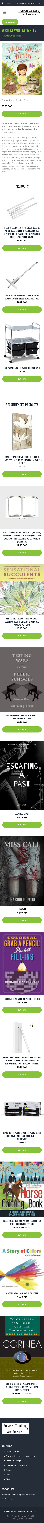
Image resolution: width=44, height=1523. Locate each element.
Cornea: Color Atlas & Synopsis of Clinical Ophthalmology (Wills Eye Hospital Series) (22, 1386)
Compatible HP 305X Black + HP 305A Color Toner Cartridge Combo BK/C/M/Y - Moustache (22, 1135)
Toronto (7, 3)
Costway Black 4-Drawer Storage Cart (22, 367)
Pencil (26, 100)
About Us (10, 1474)
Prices (8, 1470)
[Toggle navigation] (5, 12)
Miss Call (22, 909)
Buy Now (22, 113)
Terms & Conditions (29, 1516)
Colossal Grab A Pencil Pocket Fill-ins (22, 998)
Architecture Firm (13, 1451)
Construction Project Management (20, 1456)
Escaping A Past (22, 813)
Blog (8, 1479)
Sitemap (28, 1519)
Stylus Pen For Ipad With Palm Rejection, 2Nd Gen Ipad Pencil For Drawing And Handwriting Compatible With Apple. (22, 1060)
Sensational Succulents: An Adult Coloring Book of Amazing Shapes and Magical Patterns (22, 621)
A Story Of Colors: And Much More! (22, 1293)
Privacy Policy (17, 1519)
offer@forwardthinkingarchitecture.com (28, 3)
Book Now (10, 22)
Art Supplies (18, 100)
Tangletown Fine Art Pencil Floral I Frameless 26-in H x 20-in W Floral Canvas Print (22, 460)
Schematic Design (13, 1461)
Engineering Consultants (16, 1465)
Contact (15, 1516)
